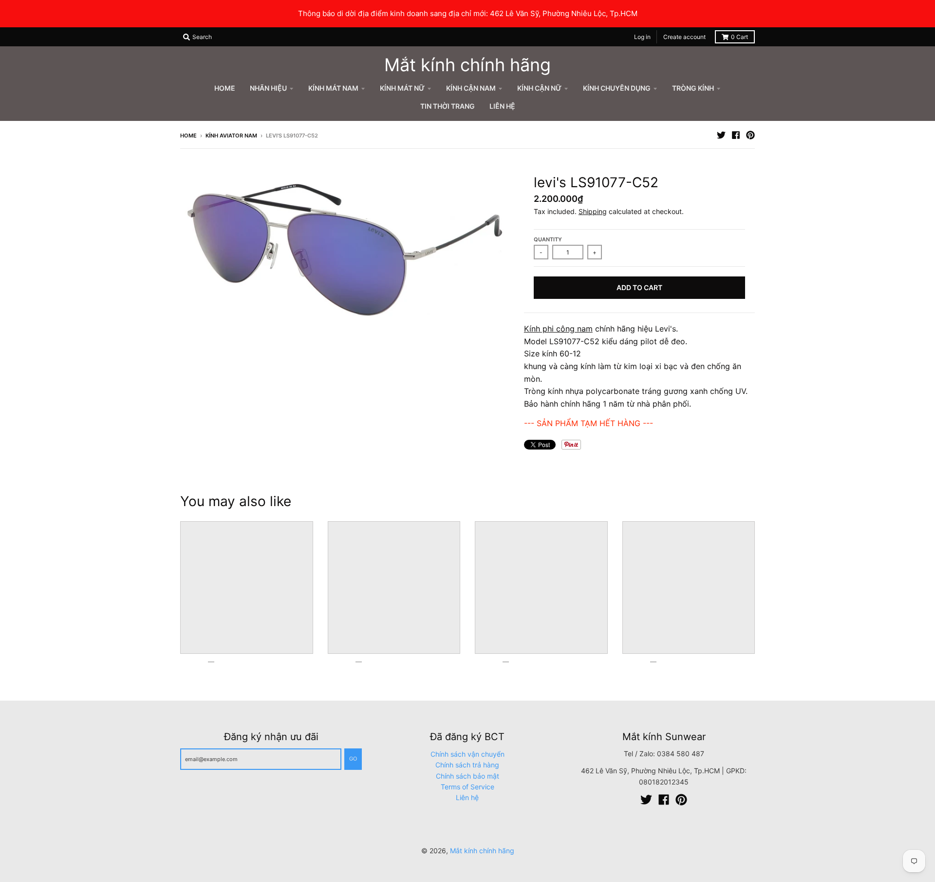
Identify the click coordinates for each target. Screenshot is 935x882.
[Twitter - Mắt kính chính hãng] (721, 135)
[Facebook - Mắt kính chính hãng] (735, 135)
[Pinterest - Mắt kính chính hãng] (750, 135)
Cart (739, 36)
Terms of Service (467, 787)
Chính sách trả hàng (467, 765)
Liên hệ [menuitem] (502, 106)
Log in (642, 36)
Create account (684, 36)
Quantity (548, 239)
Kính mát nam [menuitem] (333, 88)
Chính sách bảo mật (467, 776)
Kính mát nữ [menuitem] (402, 88)
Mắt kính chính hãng (467, 65)
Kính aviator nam (231, 135)
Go (353, 758)
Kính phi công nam (558, 328)
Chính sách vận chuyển (467, 754)
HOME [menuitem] (224, 88)
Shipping (593, 211)
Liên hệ (467, 797)
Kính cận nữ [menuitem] (539, 88)
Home (188, 135)
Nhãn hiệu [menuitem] (268, 88)
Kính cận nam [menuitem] (471, 88)
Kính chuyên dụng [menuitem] (617, 88)
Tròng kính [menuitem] (693, 88)
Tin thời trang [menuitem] (447, 106)
